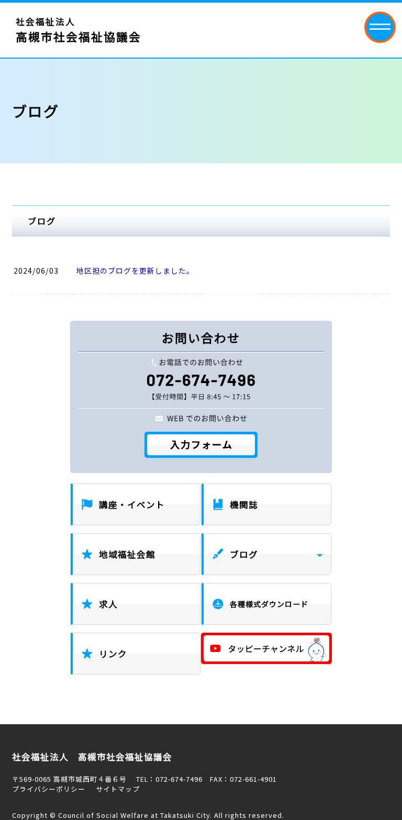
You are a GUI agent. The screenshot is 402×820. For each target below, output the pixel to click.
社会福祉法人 (78, 29)
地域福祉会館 (127, 554)
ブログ (244, 554)
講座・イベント (132, 504)
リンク (113, 653)
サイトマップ (118, 789)
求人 (108, 604)
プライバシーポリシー (48, 789)
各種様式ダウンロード (269, 604)
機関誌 (244, 504)
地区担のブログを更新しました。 (135, 270)
